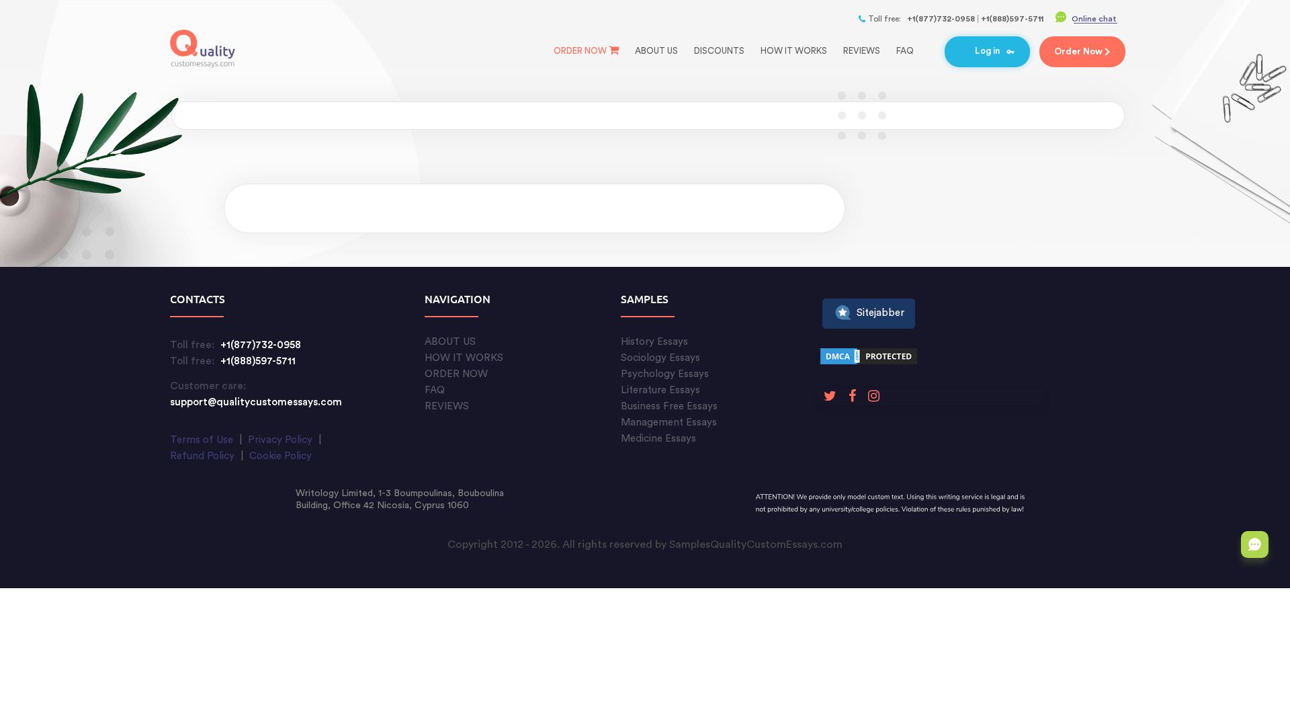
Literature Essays (660, 390)
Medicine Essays (658, 439)
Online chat (1094, 19)
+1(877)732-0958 (941, 19)
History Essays (654, 342)
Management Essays (669, 422)
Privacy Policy (280, 440)
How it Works (794, 50)
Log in (987, 50)
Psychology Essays (665, 374)
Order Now (580, 50)
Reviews (861, 50)
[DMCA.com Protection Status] (868, 358)
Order (1078, 51)
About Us (656, 50)
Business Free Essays (669, 406)
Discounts (719, 50)
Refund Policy (202, 456)
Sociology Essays (660, 358)
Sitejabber (880, 313)
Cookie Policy (280, 456)
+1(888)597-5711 (1012, 19)
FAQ (905, 50)
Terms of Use (201, 440)
